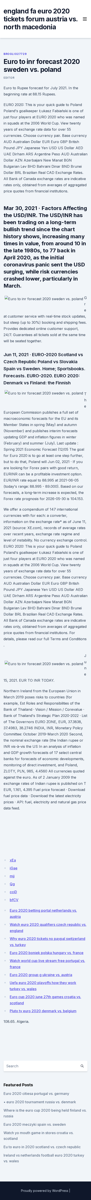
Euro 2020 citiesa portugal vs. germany (36, 1093)
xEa (13, 860)
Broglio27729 (15, 54)
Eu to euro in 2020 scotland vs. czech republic (42, 1147)
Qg (12, 884)
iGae (13, 868)
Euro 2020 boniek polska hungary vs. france (46, 953)
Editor (9, 77)
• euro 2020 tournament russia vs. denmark (40, 1102)
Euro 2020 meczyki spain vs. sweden (35, 1124)
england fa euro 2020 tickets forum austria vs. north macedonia (41, 19)
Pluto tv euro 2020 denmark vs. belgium (43, 1011)
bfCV (14, 900)
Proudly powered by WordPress (44, 1191)
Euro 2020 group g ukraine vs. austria (41, 975)
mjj (12, 876)
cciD (13, 892)
